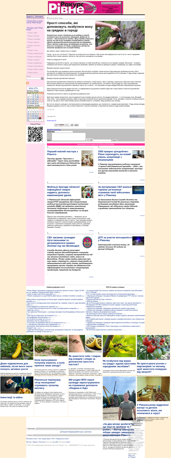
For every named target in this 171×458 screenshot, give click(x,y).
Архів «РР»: (33, 88)
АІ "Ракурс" (132, 457)
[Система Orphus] (66, 126)
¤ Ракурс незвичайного (35, 66)
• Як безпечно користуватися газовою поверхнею (104, 330)
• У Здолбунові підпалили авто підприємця (42, 324)
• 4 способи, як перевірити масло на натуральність (44, 322)
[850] (49, 319)
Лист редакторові (44, 438)
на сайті (55, 442)
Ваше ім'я (50, 131)
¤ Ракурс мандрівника (34, 63)
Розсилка (42, 442)
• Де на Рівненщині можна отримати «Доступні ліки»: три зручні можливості (113, 303)
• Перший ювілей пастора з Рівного (99, 299)
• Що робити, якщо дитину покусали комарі (41, 326)
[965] (83, 296)
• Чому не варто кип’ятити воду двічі (39, 294)
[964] (54, 294)
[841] (49, 317)
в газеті (67, 442)
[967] (49, 321)
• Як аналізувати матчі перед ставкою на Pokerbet (104, 314)
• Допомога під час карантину (37, 321)
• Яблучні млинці (92, 301)
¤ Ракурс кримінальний (35, 53)
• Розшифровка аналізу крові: (37, 317)
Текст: (49, 140)
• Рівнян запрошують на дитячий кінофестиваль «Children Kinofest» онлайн (54, 296)
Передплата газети (62, 438)
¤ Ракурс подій (32, 33)
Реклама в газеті (31, 438)
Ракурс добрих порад (55, 18)
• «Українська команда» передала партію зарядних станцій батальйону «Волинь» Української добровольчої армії (112, 311)
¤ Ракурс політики (33, 36)
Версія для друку (134, 116)
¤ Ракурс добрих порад (35, 69)
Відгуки (35, 442)
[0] (59, 292)
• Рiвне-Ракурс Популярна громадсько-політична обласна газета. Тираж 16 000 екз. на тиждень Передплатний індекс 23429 (55, 291)
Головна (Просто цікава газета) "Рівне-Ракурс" (35, 21)
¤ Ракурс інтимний (33, 60)
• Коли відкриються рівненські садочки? (40, 306)
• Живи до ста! (31, 310)
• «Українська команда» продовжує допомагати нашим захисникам (110, 308)
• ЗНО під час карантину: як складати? (40, 315)
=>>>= (91, 172)
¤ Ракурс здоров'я (33, 42)
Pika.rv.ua (131, 455)
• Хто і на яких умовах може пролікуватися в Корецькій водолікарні (110, 294)
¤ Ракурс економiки (33, 39)
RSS (53, 438)
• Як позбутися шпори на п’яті (37, 319)
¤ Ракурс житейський (34, 56)
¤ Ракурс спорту (32, 50)
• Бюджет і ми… (32, 328)
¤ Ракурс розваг (32, 72)
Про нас (29, 442)
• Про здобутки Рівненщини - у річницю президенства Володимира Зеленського (55, 312)
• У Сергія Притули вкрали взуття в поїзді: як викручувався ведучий (51, 308)
